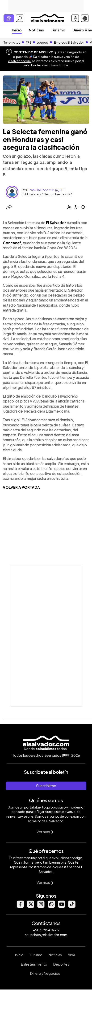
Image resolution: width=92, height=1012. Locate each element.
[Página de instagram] (41, 906)
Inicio (17, 30)
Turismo (58, 30)
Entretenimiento (34, 964)
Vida (71, 955)
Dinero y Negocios (45, 973)
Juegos (42, 42)
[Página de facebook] (20, 906)
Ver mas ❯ (45, 831)
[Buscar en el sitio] (19, 18)
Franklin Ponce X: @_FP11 (46, 190)
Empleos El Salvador (69, 42)
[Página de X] (30, 906)
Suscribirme (46, 785)
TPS (28, 42)
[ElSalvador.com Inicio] (47, 17)
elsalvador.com (19, 61)
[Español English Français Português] (84, 18)
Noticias (36, 30)
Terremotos (12, 42)
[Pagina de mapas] (75, 18)
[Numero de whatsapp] (51, 906)
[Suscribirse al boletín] (9, 18)
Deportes (61, 964)
